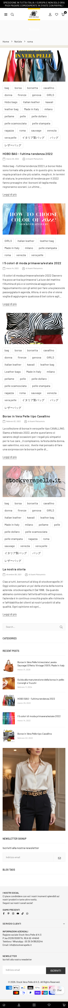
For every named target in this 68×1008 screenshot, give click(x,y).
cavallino (48, 87)
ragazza (9, 130)
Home (6, 41)
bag (7, 87)
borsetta (32, 87)
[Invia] (61, 626)
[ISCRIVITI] (59, 858)
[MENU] (6, 14)
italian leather (31, 102)
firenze (22, 95)
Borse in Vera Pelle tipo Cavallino (26, 416)
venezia (51, 130)
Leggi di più (10, 194)
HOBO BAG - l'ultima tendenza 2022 (28, 154)
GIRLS (50, 95)
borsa (18, 87)
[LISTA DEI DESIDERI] (56, 14)
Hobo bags (11, 102)
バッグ (54, 137)
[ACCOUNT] (50, 14)
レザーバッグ (13, 145)
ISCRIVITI (55, 970)
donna (8, 95)
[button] (63, 14)
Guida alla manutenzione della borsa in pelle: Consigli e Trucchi (41, 681)
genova (36, 95)
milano (48, 109)
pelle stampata (41, 123)
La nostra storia (14, 569)
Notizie (18, 41)
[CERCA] (12, 14)
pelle (23, 116)
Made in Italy (31, 109)
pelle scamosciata (16, 123)
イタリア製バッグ (33, 137)
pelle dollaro (39, 116)
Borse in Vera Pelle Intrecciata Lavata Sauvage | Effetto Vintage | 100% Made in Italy (40, 664)
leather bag (11, 109)
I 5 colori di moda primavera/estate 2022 (32, 263)
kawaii (49, 102)
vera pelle (11, 137)
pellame (9, 116)
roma (22, 130)
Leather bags (13, 371)
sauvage (36, 130)
